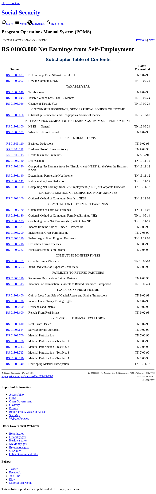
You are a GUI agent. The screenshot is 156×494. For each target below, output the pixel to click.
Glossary (14, 404)
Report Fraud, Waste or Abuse (27, 411)
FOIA (12, 398)
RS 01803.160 (15, 198)
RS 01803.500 (15, 306)
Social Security (21, 12)
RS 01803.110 (15, 143)
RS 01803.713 (15, 346)
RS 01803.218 (15, 244)
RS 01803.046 (15, 103)
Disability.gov (17, 437)
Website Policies (19, 418)
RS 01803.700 (15, 335)
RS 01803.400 (15, 295)
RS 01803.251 (15, 261)
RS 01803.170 (15, 209)
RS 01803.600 (15, 312)
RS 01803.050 (15, 115)
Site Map (14, 415)
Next (151, 39)
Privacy (13, 408)
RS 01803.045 (15, 98)
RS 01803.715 (15, 352)
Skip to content (11, 3)
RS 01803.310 (15, 278)
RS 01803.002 (15, 80)
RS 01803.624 (15, 329)
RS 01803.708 (15, 341)
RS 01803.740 (15, 364)
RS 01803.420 (15, 301)
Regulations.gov (19, 447)
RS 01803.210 (15, 238)
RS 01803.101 (15, 132)
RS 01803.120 (15, 160)
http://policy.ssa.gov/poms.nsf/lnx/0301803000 (27, 376)
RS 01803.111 (14, 149)
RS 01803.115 (15, 155)
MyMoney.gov (18, 443)
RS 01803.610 (15, 324)
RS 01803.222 (15, 249)
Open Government (20, 401)
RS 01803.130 (15, 166)
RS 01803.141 (15, 181)
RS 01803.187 (15, 227)
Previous (141, 39)
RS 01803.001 (15, 75)
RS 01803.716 (15, 358)
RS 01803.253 (15, 267)
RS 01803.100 (15, 126)
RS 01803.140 (15, 175)
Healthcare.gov (18, 440)
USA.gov (15, 450)
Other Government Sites (23, 454)
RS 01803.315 (15, 284)
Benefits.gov (16, 433)
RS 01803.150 (15, 187)
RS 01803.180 (15, 215)
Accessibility (17, 394)
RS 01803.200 (15, 232)
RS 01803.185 (15, 221)
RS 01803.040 (15, 92)
